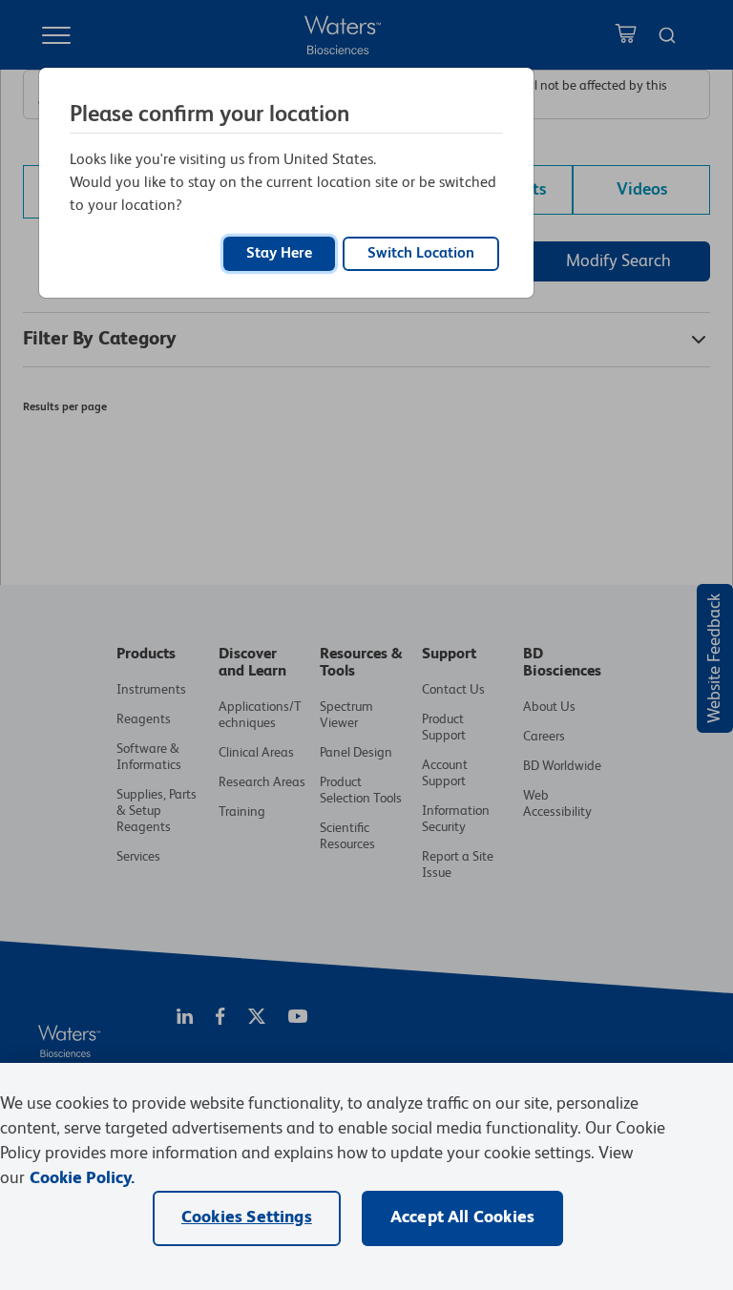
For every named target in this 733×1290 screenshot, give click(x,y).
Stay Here (279, 253)
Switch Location (420, 253)
